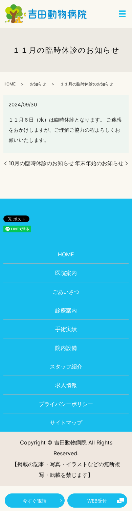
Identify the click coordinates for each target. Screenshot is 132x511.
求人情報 (66, 385)
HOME (9, 83)
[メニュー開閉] (122, 13)
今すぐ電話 (34, 501)
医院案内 (66, 273)
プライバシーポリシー (66, 404)
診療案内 (66, 310)
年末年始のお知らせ (99, 163)
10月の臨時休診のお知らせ (41, 163)
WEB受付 (97, 501)
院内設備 (66, 347)
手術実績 (66, 329)
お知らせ (38, 83)
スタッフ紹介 (66, 366)
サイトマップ (66, 422)
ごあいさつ (66, 291)
